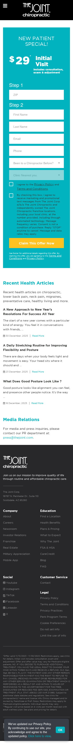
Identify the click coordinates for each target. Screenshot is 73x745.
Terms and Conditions (32, 188)
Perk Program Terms (53, 616)
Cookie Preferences (52, 623)
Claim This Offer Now (36, 243)
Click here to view (39, 736)
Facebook (12, 601)
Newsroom (10, 528)
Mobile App (10, 560)
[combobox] (36, 163)
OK (60, 730)
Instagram (12, 589)
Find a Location (50, 516)
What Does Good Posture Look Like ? (32, 381)
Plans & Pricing (49, 528)
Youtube (11, 582)
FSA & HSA (47, 547)
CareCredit (47, 553)
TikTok (9, 595)
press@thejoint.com (18, 437)
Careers (8, 522)
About (7, 516)
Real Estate (10, 547)
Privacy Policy (44, 184)
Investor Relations (14, 535)
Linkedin (11, 607)
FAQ (43, 566)
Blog (43, 560)
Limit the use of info (53, 635)
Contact (45, 582)
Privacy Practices (51, 610)
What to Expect (50, 535)
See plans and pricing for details (40, 709)
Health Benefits (50, 522)
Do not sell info (49, 629)
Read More (38, 336)
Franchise (9, 541)
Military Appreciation (16, 553)
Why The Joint (49, 541)
